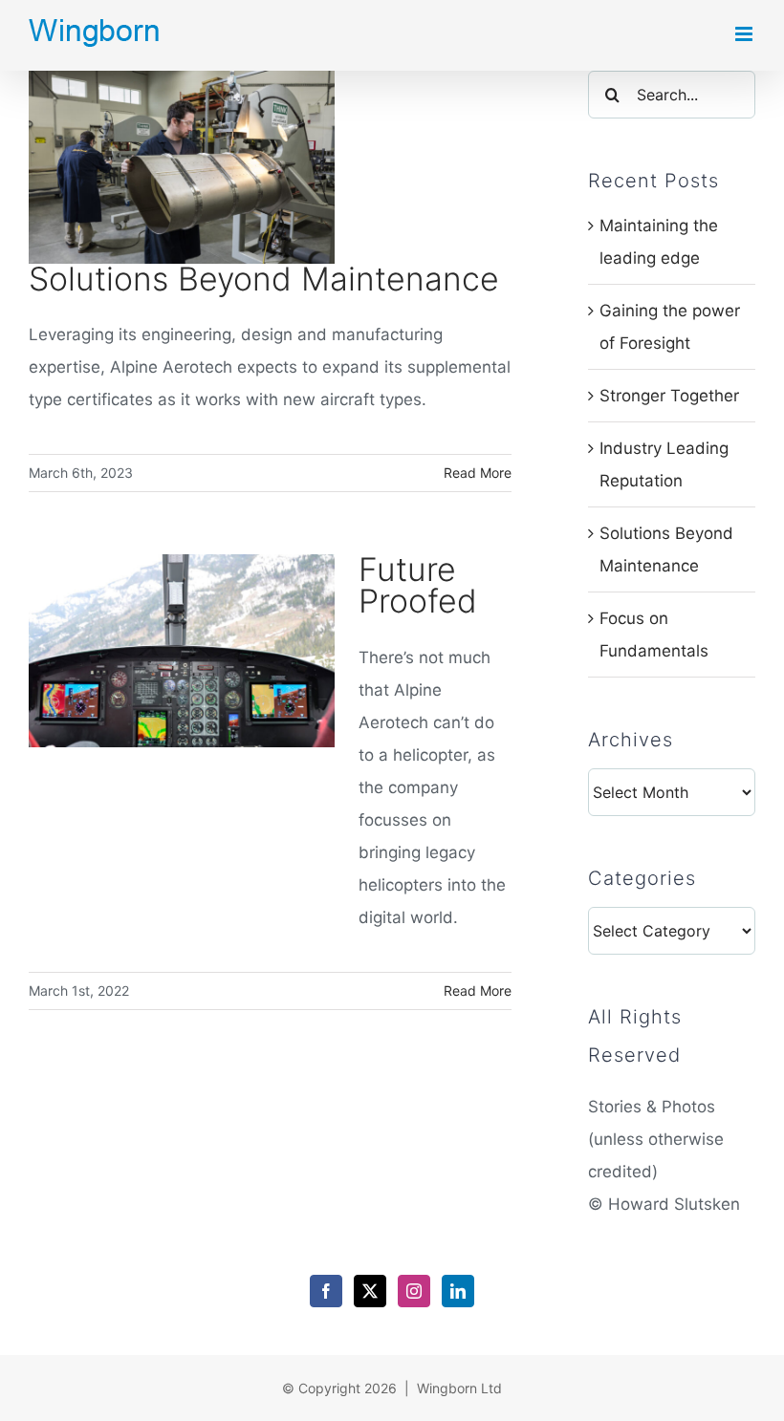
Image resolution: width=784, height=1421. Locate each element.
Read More (478, 472)
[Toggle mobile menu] (745, 34)
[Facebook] (326, 1291)
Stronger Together (669, 395)
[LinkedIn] (458, 1291)
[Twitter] (370, 1291)
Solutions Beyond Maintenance (264, 278)
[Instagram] (414, 1291)
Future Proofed (418, 584)
